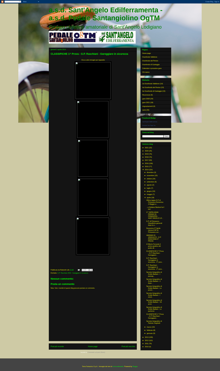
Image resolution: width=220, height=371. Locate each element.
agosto (149, 185)
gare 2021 (146, 102)
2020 (147, 151)
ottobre (149, 179)
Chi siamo (146, 72)
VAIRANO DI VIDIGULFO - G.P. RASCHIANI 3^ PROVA (153, 238)
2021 (147, 148)
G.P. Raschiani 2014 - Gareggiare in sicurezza (73, 273)
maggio (150, 194)
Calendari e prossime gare (152, 68)
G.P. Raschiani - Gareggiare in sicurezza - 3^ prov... (154, 260)
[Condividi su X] (87, 270)
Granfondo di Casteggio (151, 64)
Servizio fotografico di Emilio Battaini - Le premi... (154, 288)
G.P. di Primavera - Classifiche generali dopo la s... (154, 223)
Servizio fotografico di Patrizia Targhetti (154, 322)
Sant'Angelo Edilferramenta (149, 121)
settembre (151, 182)
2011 (147, 343)
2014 (147, 169)
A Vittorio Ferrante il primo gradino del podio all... (153, 246)
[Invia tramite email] (83, 270)
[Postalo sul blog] (85, 270)
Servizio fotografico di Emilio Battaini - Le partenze (154, 309)
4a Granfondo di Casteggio (152, 91)
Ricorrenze (146, 95)
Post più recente (57, 346)
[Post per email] (78, 270)
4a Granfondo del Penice (151, 87)
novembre (151, 175)
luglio (149, 188)
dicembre (150, 172)
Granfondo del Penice (150, 61)
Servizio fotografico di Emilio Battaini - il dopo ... (154, 281)
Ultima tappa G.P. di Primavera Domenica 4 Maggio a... (154, 202)
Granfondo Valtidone (149, 57)
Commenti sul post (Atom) (96, 352)
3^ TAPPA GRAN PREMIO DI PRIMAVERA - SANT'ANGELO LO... (154, 215)
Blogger (135, 366)
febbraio (150, 330)
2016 (147, 163)
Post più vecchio (128, 346)
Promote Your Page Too (148, 125)
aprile (149, 197)
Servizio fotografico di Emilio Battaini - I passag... (154, 274)
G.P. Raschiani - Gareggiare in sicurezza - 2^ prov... (154, 267)
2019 (147, 154)
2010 (147, 347)
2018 (147, 157)
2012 (147, 340)
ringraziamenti (147, 106)
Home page (93, 346)
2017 (147, 160)
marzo (149, 327)
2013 (147, 337)
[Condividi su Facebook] (89, 270)
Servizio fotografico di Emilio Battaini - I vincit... (154, 295)
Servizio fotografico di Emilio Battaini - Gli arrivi (154, 302)
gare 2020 (146, 99)
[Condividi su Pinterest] (91, 270)
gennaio (150, 333)
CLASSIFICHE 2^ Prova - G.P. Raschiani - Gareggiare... (155, 253)
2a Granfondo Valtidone (151, 84)
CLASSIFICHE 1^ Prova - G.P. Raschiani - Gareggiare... (155, 316)
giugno (149, 191)
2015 (147, 166)
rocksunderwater (118, 366)
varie (144, 110)
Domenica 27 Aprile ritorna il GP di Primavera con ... (153, 230)
